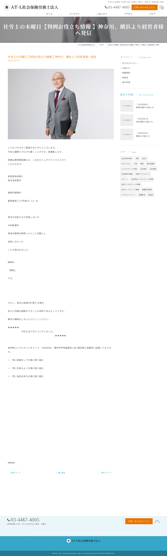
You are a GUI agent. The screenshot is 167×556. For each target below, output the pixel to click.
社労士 (144, 158)
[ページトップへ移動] (157, 521)
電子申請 (126, 82)
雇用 (142, 163)
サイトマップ (128, 532)
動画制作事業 (147, 189)
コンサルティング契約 (129, 169)
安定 (135, 163)
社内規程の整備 (126, 174)
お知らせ (126, 68)
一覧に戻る (60, 472)
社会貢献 (153, 169)
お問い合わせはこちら (144, 7)
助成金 (125, 77)
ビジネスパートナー (128, 195)
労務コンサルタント (143, 174)
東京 (137, 158)
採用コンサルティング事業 (130, 184)
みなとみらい (126, 163)
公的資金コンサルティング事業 (142, 179)
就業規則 (11, 462)
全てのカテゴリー (130, 63)
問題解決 (142, 195)
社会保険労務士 (126, 158)
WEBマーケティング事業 (130, 189)
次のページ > (106, 472)
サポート (124, 179)
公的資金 (143, 169)
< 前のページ (15, 472)
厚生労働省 (151, 163)
